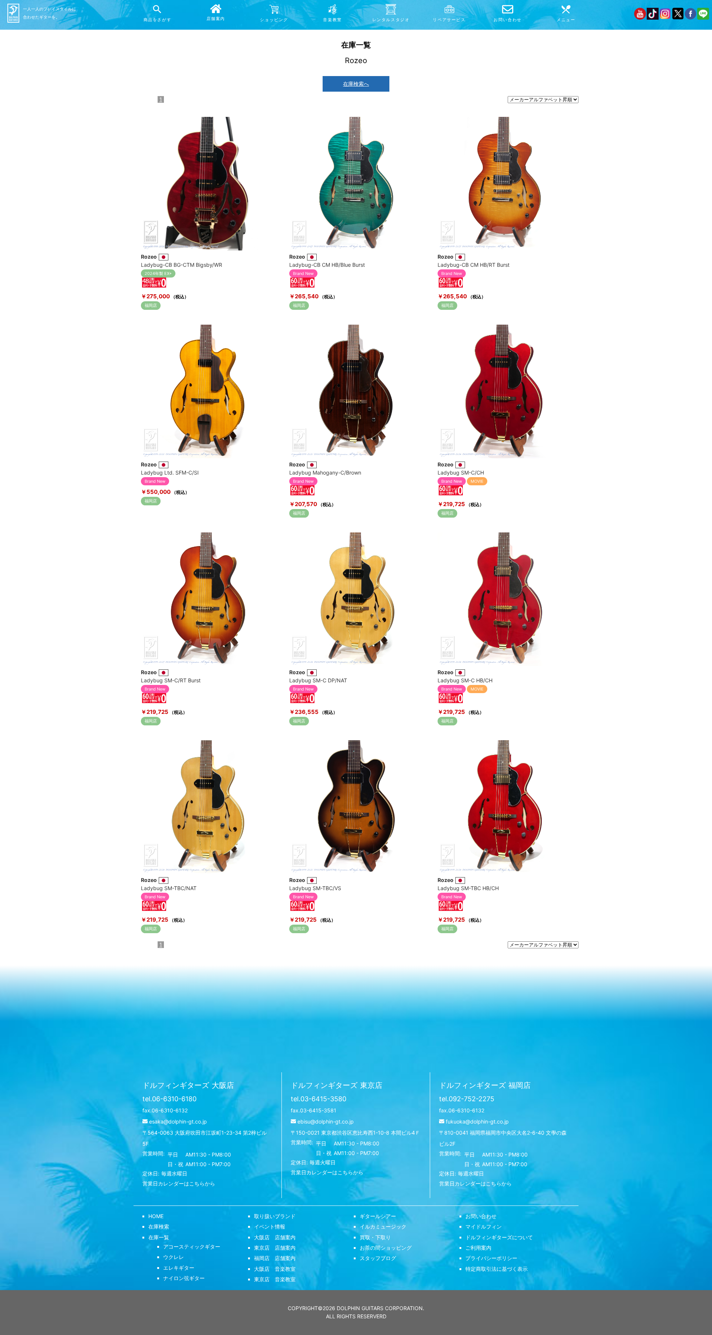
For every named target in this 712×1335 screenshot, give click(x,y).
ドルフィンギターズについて (499, 1237)
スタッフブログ (378, 1258)
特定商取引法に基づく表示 (496, 1269)
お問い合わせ (481, 1216)
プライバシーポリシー (491, 1258)
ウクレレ (173, 1257)
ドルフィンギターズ (188, 1085)
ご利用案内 (478, 1247)
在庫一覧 (158, 1237)
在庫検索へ (356, 84)
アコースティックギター (191, 1246)
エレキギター (178, 1268)
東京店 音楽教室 (275, 1279)
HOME (156, 1216)
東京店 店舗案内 (275, 1247)
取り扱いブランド (275, 1216)
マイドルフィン (483, 1226)
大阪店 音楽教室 (275, 1269)
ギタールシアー (378, 1216)
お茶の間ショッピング (386, 1247)
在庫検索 (158, 1226)
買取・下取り (375, 1237)
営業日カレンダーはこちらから (178, 1183)
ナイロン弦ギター (184, 1278)
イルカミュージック (383, 1226)
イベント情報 (269, 1226)
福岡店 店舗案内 (275, 1258)
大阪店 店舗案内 (275, 1237)
